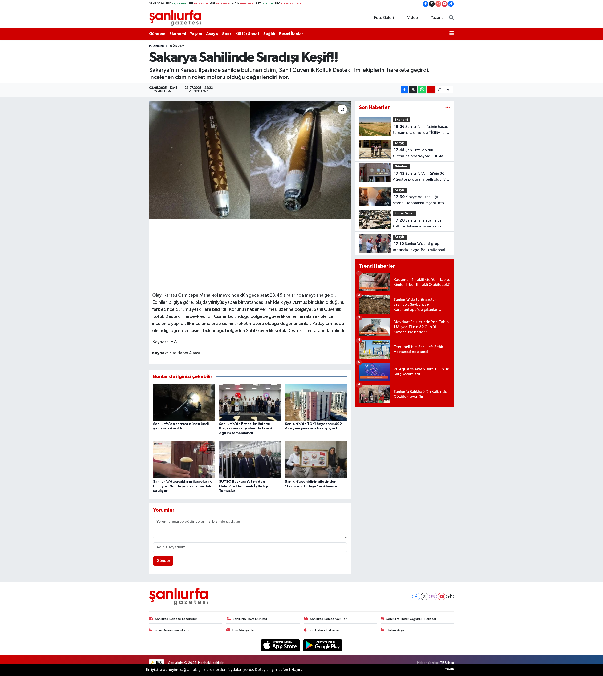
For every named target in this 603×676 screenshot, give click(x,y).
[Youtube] (441, 596)
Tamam (449, 669)
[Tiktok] (450, 596)
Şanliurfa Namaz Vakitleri (328, 619)
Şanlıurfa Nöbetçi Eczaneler (176, 619)
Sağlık (269, 34)
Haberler (156, 46)
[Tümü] (447, 107)
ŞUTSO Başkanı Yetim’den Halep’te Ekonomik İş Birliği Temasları (243, 486)
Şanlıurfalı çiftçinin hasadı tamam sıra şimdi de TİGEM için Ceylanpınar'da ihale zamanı (421, 130)
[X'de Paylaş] (413, 89)
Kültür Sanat (247, 34)
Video (412, 18)
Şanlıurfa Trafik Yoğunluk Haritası (411, 619)
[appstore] (281, 645)
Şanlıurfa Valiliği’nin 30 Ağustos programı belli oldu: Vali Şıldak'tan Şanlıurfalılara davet (421, 177)
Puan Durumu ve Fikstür (172, 630)
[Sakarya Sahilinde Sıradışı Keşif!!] (250, 160)
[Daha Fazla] (431, 89)
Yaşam (196, 34)
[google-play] (323, 645)
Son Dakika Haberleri (324, 630)
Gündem (157, 34)
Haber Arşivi (396, 630)
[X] (424, 596)
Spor (226, 34)
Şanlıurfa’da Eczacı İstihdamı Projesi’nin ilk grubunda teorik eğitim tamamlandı (246, 428)
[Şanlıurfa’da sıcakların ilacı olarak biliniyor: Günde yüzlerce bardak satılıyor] (184, 460)
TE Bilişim (447, 662)
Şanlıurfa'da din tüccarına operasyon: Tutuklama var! (421, 153)
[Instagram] (433, 596)
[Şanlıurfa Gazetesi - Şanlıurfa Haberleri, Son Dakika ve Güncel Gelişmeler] (175, 18)
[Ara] (451, 18)
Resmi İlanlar (291, 34)
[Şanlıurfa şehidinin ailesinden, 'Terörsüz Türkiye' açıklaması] (316, 460)
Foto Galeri (384, 18)
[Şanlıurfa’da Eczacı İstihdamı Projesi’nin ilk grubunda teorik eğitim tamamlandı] (250, 402)
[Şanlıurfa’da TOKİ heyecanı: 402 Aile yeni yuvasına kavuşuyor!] (316, 402)
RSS (158, 662)
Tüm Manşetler (243, 630)
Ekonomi (177, 34)
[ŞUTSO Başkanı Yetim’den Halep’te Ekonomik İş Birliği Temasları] (250, 460)
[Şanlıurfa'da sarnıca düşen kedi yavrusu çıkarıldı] (184, 402)
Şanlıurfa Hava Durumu (250, 619)
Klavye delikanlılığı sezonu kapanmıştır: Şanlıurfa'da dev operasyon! (421, 200)
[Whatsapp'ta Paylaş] (422, 89)
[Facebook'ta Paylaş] (404, 89)
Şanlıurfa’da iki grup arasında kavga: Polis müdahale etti (420, 247)
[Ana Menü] (451, 34)
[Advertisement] (250, 255)
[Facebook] (416, 596)
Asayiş (212, 34)
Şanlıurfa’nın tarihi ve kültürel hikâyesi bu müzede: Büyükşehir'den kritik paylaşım (419, 224)
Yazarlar (438, 18)
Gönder (163, 561)
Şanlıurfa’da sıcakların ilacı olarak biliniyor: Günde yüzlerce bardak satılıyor (182, 486)
